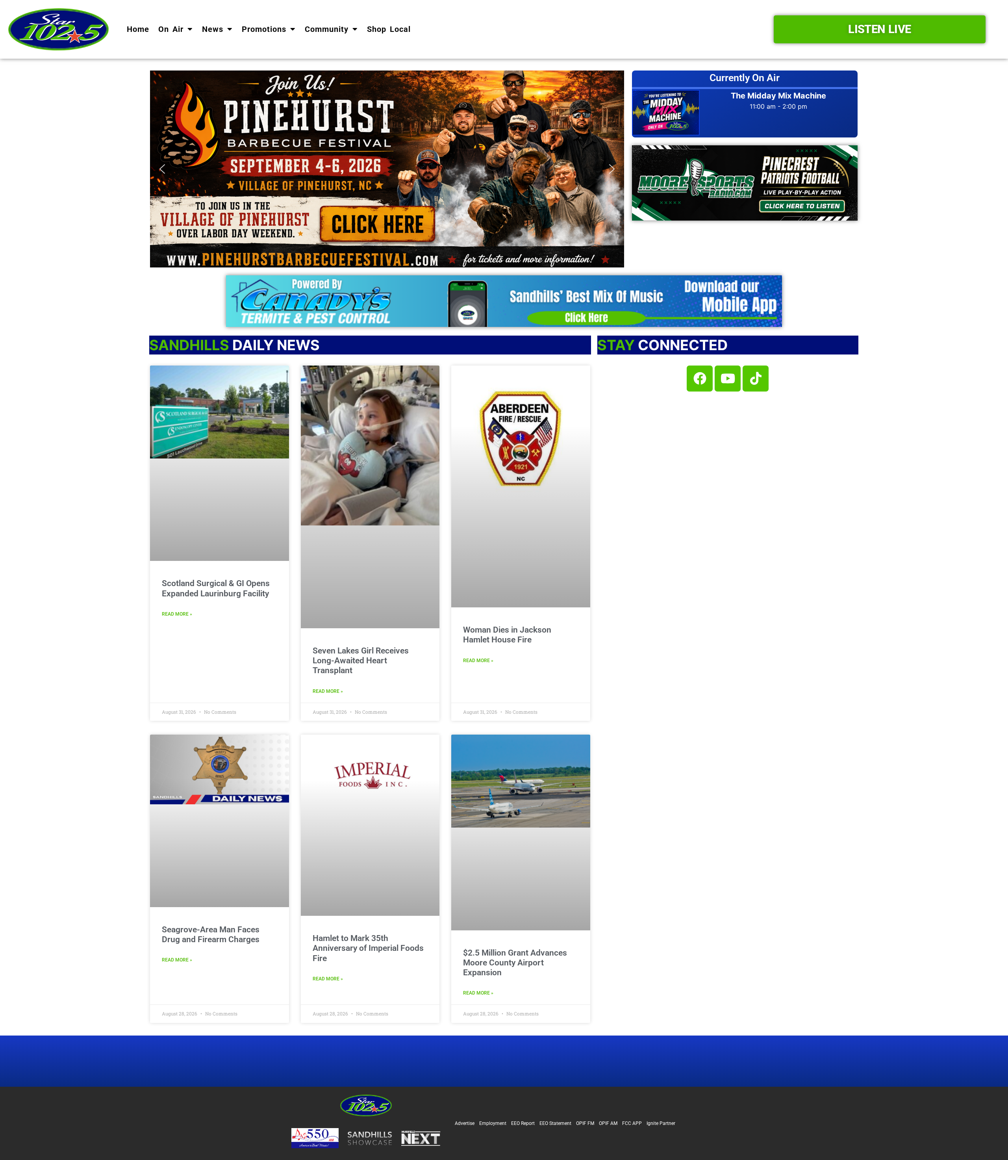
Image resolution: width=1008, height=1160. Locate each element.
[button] (387, 169)
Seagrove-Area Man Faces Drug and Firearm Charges (210, 934)
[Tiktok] (756, 379)
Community (326, 29)
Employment (492, 1123)
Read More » (177, 614)
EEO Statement (555, 1123)
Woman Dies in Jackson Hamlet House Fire (507, 634)
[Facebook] (700, 379)
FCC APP (632, 1123)
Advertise (464, 1123)
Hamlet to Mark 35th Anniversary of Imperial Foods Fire (368, 948)
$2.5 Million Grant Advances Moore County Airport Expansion (515, 962)
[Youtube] (728, 379)
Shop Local (389, 29)
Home (138, 29)
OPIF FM (585, 1123)
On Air (170, 29)
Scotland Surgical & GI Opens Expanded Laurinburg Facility (216, 588)
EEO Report (523, 1123)
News (212, 29)
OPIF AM (608, 1123)
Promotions (264, 29)
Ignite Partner (661, 1123)
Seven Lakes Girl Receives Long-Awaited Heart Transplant (361, 660)
